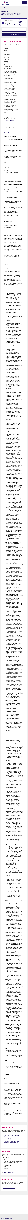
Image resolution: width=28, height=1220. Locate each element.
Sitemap (5, 1216)
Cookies (12, 1216)
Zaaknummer (7, 54)
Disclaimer (10, 1218)
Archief (6, 1218)
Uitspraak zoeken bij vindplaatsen (11, 1142)
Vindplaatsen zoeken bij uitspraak (11, 1141)
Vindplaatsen (7, 114)
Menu (24, 2)
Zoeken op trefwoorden (9, 1137)
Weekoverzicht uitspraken (9, 1188)
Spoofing (23, 1216)
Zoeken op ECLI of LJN (9, 1138)
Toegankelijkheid (18, 1216)
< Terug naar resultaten (14, 34)
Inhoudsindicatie (8, 66)
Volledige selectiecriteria (8, 1172)
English (2, 1216)
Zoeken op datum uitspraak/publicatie (12, 1135)
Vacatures (2, 1218)
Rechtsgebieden (8, 57)
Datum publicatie (6, 51)
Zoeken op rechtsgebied (9, 1139)
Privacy (9, 1216)
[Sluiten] (25, 22)
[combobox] (14, 127)
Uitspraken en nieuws (8, 7)
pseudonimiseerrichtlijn (10, 24)
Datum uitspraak (6, 47)
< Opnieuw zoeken (14, 29)
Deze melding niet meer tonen (20, 22)
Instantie (6, 44)
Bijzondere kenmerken (6, 62)
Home (2, 7)
